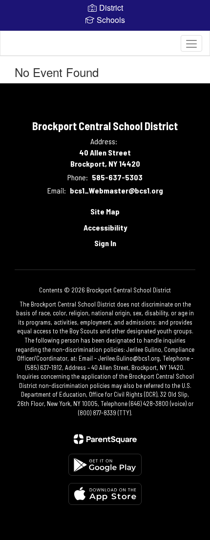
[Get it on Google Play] (105, 465)
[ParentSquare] (105, 439)
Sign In (105, 243)
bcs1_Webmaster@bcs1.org (116, 190)
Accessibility (105, 227)
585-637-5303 (117, 177)
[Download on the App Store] (105, 494)
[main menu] (191, 43)
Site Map (105, 211)
